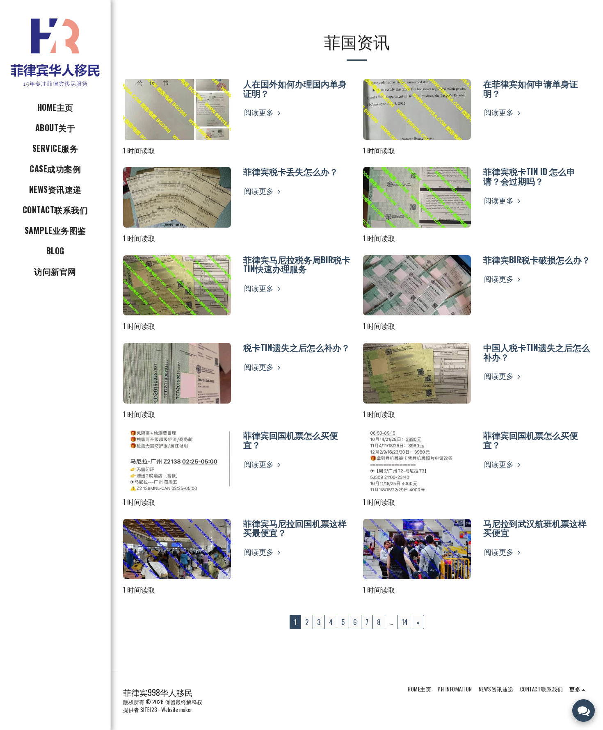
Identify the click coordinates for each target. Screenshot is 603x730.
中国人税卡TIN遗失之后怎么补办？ (536, 352)
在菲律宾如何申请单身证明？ (530, 88)
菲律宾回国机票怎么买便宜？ (290, 440)
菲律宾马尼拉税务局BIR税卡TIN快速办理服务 (296, 264)
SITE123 (148, 709)
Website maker (176, 709)
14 (405, 622)
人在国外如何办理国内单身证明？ (295, 88)
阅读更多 (259, 112)
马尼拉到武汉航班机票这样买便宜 (535, 528)
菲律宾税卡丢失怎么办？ (290, 171)
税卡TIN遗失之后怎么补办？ (296, 347)
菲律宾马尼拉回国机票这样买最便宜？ (295, 528)
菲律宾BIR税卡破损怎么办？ (536, 259)
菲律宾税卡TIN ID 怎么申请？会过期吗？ (529, 176)
